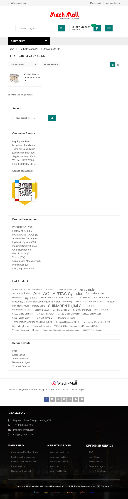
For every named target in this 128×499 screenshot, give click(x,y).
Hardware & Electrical (21, 471)
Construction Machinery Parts (24, 452)
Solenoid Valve (41, 309)
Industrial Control (21, 246)
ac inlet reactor (18, 289)
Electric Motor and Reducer (23, 462)
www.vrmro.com (57, 466)
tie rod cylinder (21, 326)
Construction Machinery (24, 261)
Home (11, 49)
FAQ (14, 351)
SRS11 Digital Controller (22, 314)
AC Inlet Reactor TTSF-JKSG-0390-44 (32, 77)
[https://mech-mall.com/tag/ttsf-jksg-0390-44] (112, 64)
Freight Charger (46, 389)
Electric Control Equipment (23, 457)
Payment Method (28, 389)
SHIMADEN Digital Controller (71, 306)
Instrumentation (18, 466)
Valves (15, 257)
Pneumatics (18, 264)
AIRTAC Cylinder (67, 294)
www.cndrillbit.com (58, 471)
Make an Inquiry (113, 3)
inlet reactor (81, 302)
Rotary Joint (38, 305)
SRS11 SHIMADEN (45, 314)
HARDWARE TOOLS (23, 234)
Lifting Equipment (21, 268)
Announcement (20, 358)
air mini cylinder (21, 293)
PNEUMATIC (19, 227)
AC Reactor (50, 289)
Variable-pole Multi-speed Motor (84, 326)
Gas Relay (67, 302)
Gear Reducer (19, 249)
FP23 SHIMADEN (83, 298)
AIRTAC (41, 294)
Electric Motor (19, 253)
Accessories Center (22, 238)
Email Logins (78, 389)
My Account (95, 3)
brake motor (17, 298)
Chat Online (62, 389)
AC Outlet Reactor (35, 289)
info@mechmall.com (17, 3)
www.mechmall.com (59, 457)
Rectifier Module (20, 306)
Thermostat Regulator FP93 (67, 322)
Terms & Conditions (22, 366)
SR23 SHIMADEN (82, 310)
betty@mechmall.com (23, 145)
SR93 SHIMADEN (101, 310)
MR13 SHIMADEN (96, 302)
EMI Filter (70, 298)
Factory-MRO (19, 231)
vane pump (60, 326)
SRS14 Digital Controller (22, 318)
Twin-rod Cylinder (42, 326)
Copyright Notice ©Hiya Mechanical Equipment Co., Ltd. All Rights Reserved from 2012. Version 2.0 (64, 486)
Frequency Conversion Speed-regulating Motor (36, 301)
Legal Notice (18, 354)
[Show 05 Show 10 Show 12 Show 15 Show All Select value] (50, 64)
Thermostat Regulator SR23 (96, 322)
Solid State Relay (61, 310)
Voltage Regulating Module (25, 330)
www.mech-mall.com (59, 452)
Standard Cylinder (66, 318)
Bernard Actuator (95, 293)
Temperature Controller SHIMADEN (32, 322)
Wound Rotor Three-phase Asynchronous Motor (61, 330)
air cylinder (87, 289)
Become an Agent (21, 362)
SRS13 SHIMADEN (92, 314)
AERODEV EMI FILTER (67, 289)
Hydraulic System (21, 242)
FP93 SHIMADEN (101, 298)
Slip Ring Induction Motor (21, 310)
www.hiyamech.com (59, 462)
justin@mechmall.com (23, 152)
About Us (12, 389)
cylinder (31, 298)
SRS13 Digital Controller (68, 314)
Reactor (110, 301)
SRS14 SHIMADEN (45, 318)
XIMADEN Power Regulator (93, 330)
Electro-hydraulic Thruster (52, 298)
